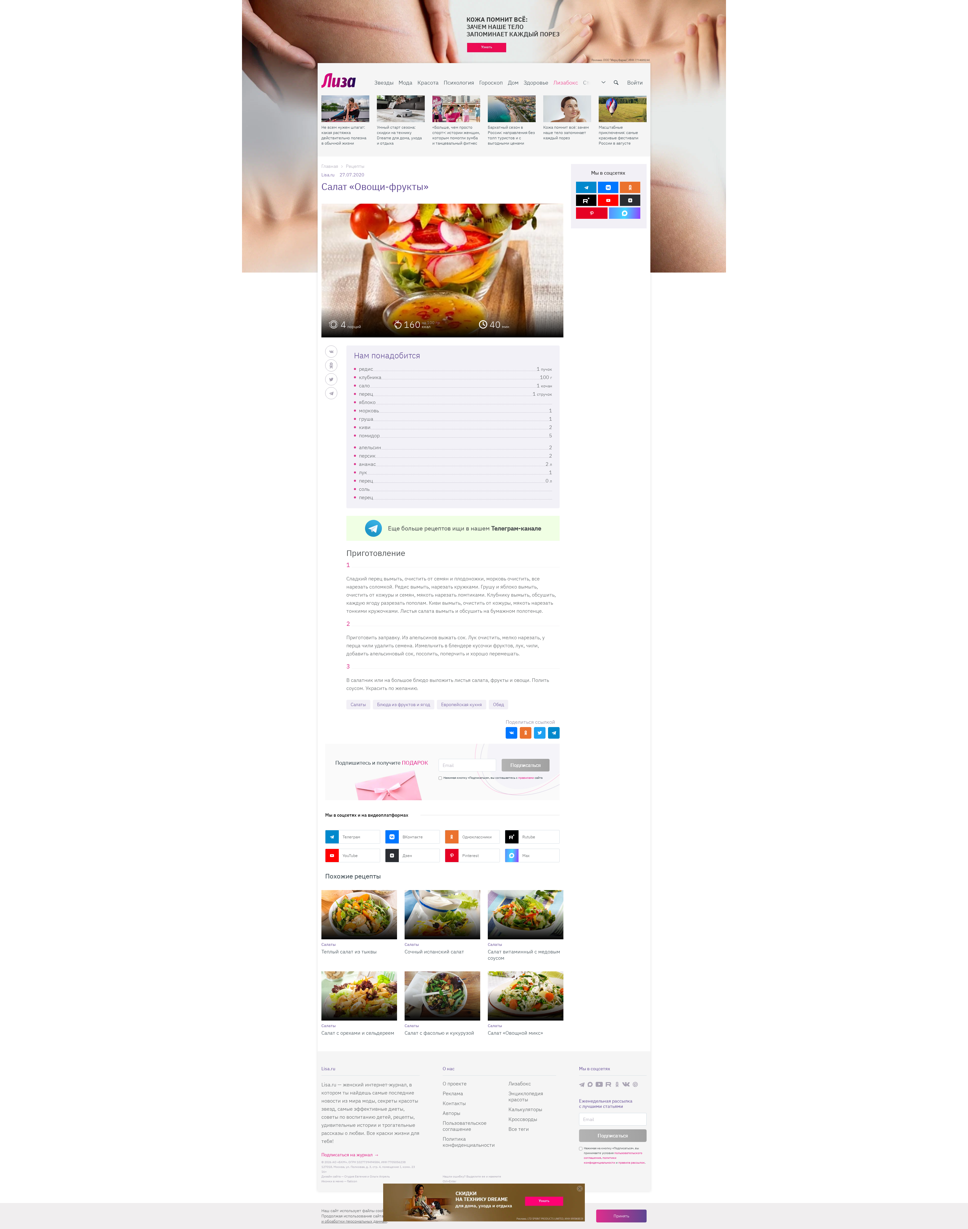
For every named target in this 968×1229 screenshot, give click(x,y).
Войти (635, 82)
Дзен (407, 855)
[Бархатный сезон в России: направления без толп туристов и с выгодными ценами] (512, 108)
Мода (405, 82)
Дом (513, 82)
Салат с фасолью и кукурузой (439, 1032)
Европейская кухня (461, 704)
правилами (526, 778)
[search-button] (616, 82)
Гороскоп (491, 82)
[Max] (625, 213)
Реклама (453, 1093)
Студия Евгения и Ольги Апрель (367, 1176)
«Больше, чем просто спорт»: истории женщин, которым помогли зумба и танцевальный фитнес (456, 135)
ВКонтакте (413, 836)
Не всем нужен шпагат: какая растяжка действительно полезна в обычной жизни (343, 135)
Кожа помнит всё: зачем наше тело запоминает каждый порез (566, 132)
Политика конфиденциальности (469, 1141)
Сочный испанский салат (434, 951)
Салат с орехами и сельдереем (357, 1032)
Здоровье (536, 82)
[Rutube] (586, 200)
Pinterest (470, 855)
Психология (459, 82)
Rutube (528, 836)
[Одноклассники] (630, 187)
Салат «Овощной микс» (515, 1032)
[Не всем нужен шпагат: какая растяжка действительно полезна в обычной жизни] (345, 108)
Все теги (518, 1129)
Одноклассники (477, 836)
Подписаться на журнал (347, 1155)
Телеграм (351, 836)
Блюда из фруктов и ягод (403, 704)
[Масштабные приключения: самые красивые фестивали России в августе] (623, 108)
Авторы (451, 1113)
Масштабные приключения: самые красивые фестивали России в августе (618, 135)
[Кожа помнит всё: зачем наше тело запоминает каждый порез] (567, 108)
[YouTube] (608, 200)
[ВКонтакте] (608, 187)
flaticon (352, 1181)
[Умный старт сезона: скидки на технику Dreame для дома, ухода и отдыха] (401, 108)
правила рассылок (631, 1162)
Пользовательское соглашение (465, 1125)
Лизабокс (565, 82)
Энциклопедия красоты (525, 1096)
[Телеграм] (586, 187)
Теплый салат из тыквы (349, 951)
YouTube (350, 855)
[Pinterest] (592, 213)
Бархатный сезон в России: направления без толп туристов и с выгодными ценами (511, 135)
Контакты (454, 1103)
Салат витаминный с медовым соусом (524, 954)
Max (526, 855)
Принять (621, 1215)
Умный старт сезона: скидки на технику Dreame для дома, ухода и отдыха (399, 135)
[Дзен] (630, 200)
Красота (428, 82)
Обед (498, 704)
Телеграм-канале (516, 528)
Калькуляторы (525, 1109)
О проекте (455, 1083)
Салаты (358, 704)
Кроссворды (522, 1119)
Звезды (384, 82)
